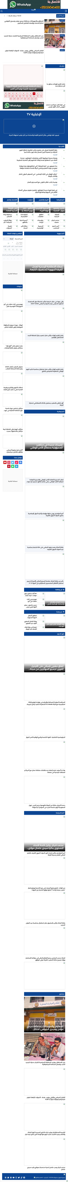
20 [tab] (13, 96)
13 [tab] (37, 96)
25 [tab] (28, 99)
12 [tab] (41, 96)
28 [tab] (18, 99)
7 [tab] (19, 93)
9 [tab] (12, 93)
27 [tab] (21, 99)
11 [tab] (5, 93)
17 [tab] (23, 96)
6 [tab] (23, 93)
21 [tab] (9, 96)
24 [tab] (32, 99)
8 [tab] (16, 93)
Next (6, 83)
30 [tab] (11, 99)
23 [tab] (36, 99)
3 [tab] (36, 141)
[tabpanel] (23, 78)
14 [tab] (34, 96)
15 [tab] (30, 96)
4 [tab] (30, 93)
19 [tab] (16, 96)
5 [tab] (26, 93)
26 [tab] (25, 99)
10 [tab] (9, 93)
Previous (40, 83)
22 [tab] (5, 96)
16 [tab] (27, 96)
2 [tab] (37, 93)
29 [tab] (14, 99)
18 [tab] (20, 96)
